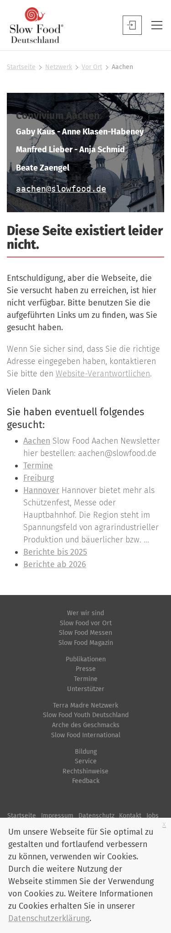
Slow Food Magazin (85, 643)
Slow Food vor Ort (86, 623)
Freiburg (38, 478)
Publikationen (86, 659)
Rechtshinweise (85, 771)
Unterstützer (85, 689)
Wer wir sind (85, 613)
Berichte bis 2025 (55, 552)
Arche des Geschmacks (85, 725)
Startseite (21, 67)
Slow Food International (85, 735)
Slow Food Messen (85, 633)
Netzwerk (58, 67)
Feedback (85, 781)
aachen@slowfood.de (61, 188)
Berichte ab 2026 (54, 564)
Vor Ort (92, 67)
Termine (38, 466)
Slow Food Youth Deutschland (86, 715)
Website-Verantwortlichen (103, 374)
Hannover (41, 490)
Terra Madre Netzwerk (85, 705)
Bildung (86, 752)
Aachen (36, 441)
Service (86, 761)
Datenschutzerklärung (48, 918)
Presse (86, 669)
